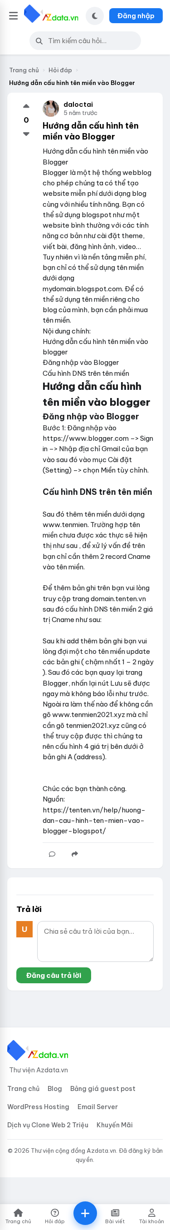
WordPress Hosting (38, 1107)
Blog (55, 1089)
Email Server (98, 1107)
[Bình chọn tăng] (26, 107)
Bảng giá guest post (103, 1089)
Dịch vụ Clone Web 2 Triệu (47, 1125)
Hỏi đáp (60, 70)
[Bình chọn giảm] (26, 133)
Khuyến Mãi (115, 1125)
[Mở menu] (13, 16)
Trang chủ (24, 70)
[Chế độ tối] (95, 16)
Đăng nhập (136, 15)
